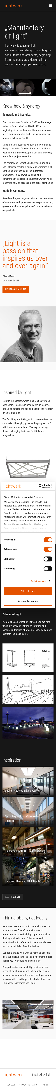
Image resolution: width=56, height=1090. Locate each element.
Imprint (46, 1084)
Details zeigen (38, 581)
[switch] (48, 549)
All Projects (12, 896)
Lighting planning (15, 289)
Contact (11, 1084)
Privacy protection (28, 1084)
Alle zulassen (28, 591)
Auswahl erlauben (28, 601)
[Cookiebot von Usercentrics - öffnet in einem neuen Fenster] (39, 486)
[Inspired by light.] (13, 5)
